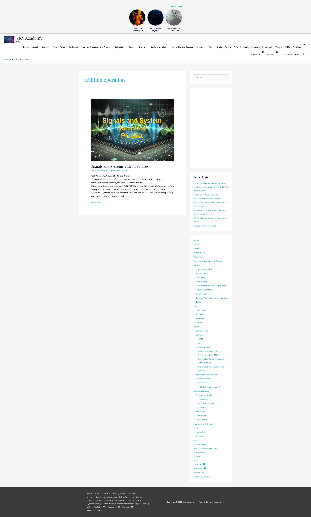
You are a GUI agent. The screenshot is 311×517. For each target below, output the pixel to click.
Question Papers (203, 378)
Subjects (119, 47)
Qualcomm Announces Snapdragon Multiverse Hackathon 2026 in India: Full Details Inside (211, 187)
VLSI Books (203, 399)
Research (200, 318)
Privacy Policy (59, 47)
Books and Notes (158, 47)
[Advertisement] (211, 127)
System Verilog (224, 47)
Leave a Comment (99, 170)
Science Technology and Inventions (212, 298)
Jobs (131, 47)
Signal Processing (204, 289)
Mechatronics (202, 273)
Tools (198, 302)
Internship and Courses (182, 47)
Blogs (211, 47)
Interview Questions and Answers (96, 47)
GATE (200, 339)
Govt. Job (200, 310)
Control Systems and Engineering (211, 285)
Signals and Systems (119, 170)
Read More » (96, 202)
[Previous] (130, 17)
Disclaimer (73, 47)
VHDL (287, 47)
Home (26, 47)
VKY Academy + (31, 38)
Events (200, 47)
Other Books (201, 419)
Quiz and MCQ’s (203, 347)
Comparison (201, 294)
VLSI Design (201, 277)
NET (200, 343)
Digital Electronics (204, 269)
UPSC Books (201, 415)
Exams (142, 47)
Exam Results (202, 331)
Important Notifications (206, 374)
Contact (45, 47)
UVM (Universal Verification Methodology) (253, 47)
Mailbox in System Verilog (205, 226)
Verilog (278, 47)
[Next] (181, 17)
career (199, 322)
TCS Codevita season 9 (209, 387)
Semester (202, 382)
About (35, 47)
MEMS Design (201, 281)
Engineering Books (204, 395)
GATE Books (201, 407)
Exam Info (200, 335)
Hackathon (201, 432)
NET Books (200, 411)
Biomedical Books (206, 403)
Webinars (200, 436)
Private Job (201, 314)
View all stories (176, 6)
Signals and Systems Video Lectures (119, 166)
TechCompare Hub (290, 54)
